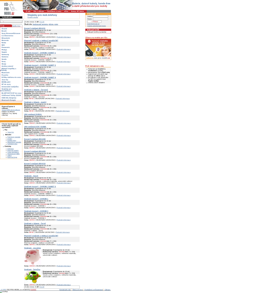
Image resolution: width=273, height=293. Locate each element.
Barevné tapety (13, 150)
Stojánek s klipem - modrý (35, 102)
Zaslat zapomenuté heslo (96, 26)
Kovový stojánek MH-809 (35, 151)
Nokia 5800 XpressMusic (11, 110)
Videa (9, 155)
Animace (10, 149)
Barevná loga (12, 157)
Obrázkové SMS (13, 154)
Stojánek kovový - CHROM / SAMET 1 (40, 53)
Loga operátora (13, 152)
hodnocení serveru (40, 24)
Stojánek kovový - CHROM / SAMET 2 (40, 65)
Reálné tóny (11, 140)
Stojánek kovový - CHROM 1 (36, 199)
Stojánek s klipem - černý (35, 224)
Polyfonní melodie (13, 137)
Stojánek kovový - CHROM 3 (36, 211)
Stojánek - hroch (31, 176)
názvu (51, 24)
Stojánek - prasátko (32, 248)
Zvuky (9, 139)
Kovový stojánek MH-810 (35, 164)
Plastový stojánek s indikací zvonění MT (41, 41)
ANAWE (33, 289)
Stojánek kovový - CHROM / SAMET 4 (40, 78)
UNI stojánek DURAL (33, 114)
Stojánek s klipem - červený (36, 90)
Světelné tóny (12, 144)
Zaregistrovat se (93, 24)
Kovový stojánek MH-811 (34, 28)
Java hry (10, 132)
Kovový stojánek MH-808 (35, 139)
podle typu (16, 26)
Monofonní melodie (14, 142)
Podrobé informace (64, 37)
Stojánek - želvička (32, 270)
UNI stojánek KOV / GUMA (35, 127)
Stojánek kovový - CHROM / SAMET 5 (40, 187)
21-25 (42, 22)
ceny (56, 24)
